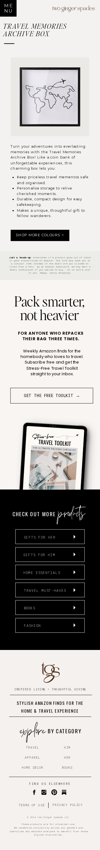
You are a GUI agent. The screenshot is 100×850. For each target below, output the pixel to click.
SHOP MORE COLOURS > (40, 235)
